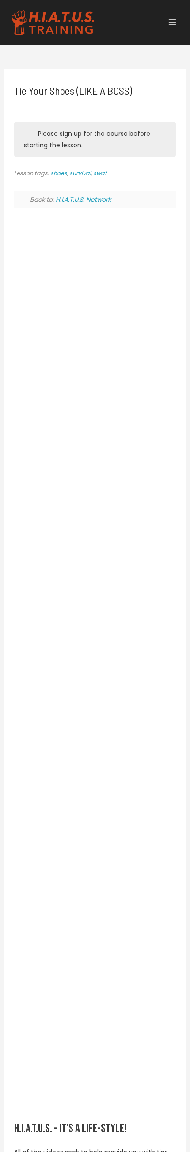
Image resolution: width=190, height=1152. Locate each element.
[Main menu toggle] (172, 22)
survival (80, 173)
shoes (58, 173)
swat (100, 173)
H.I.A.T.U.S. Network (83, 199)
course (117, 133)
